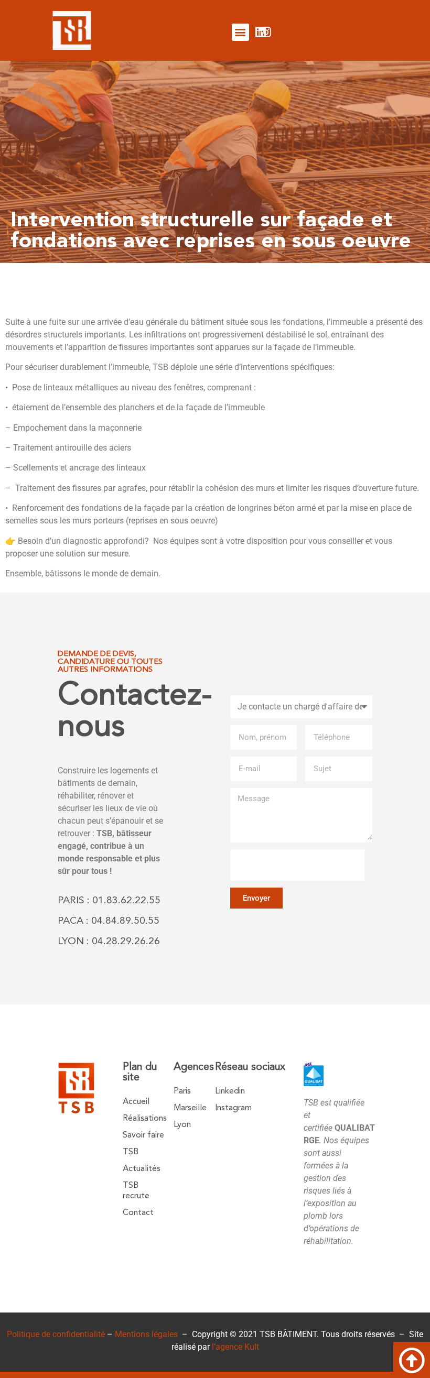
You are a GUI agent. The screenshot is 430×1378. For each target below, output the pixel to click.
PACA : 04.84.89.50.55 (108, 921)
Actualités (141, 1169)
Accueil (136, 1102)
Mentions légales (146, 1334)
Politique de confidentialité (56, 1334)
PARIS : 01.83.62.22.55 (109, 901)
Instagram (233, 1108)
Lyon (182, 1125)
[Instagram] (266, 32)
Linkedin (230, 1091)
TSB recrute (136, 1191)
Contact (138, 1213)
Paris (182, 1091)
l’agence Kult (235, 1347)
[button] (240, 32)
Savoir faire (143, 1135)
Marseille (190, 1108)
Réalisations (145, 1118)
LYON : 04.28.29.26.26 (109, 942)
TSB (130, 1152)
